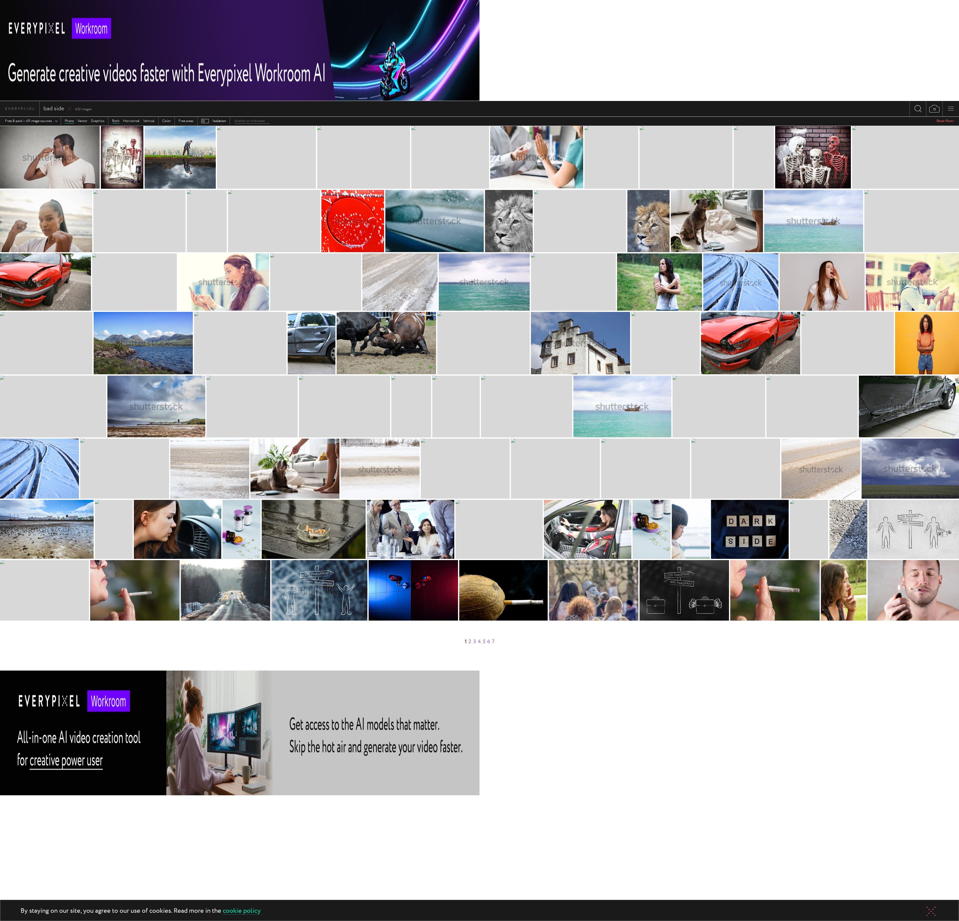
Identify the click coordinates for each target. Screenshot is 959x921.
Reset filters (945, 120)
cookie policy (242, 911)
